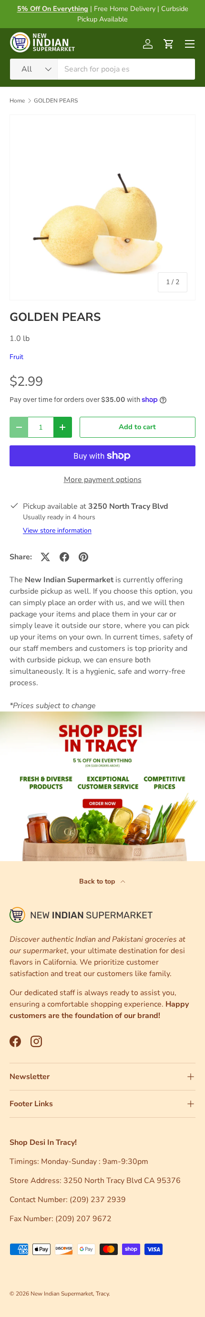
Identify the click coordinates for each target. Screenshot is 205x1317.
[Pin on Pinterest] (83, 556)
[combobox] (102, 69)
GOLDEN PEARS (56, 100)
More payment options (103, 479)
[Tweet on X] (45, 556)
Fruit (16, 356)
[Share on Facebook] (64, 556)
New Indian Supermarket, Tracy (70, 1293)
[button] (168, 43)
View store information (57, 530)
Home (17, 100)
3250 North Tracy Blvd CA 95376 (123, 1180)
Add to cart (137, 427)
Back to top (98, 881)
